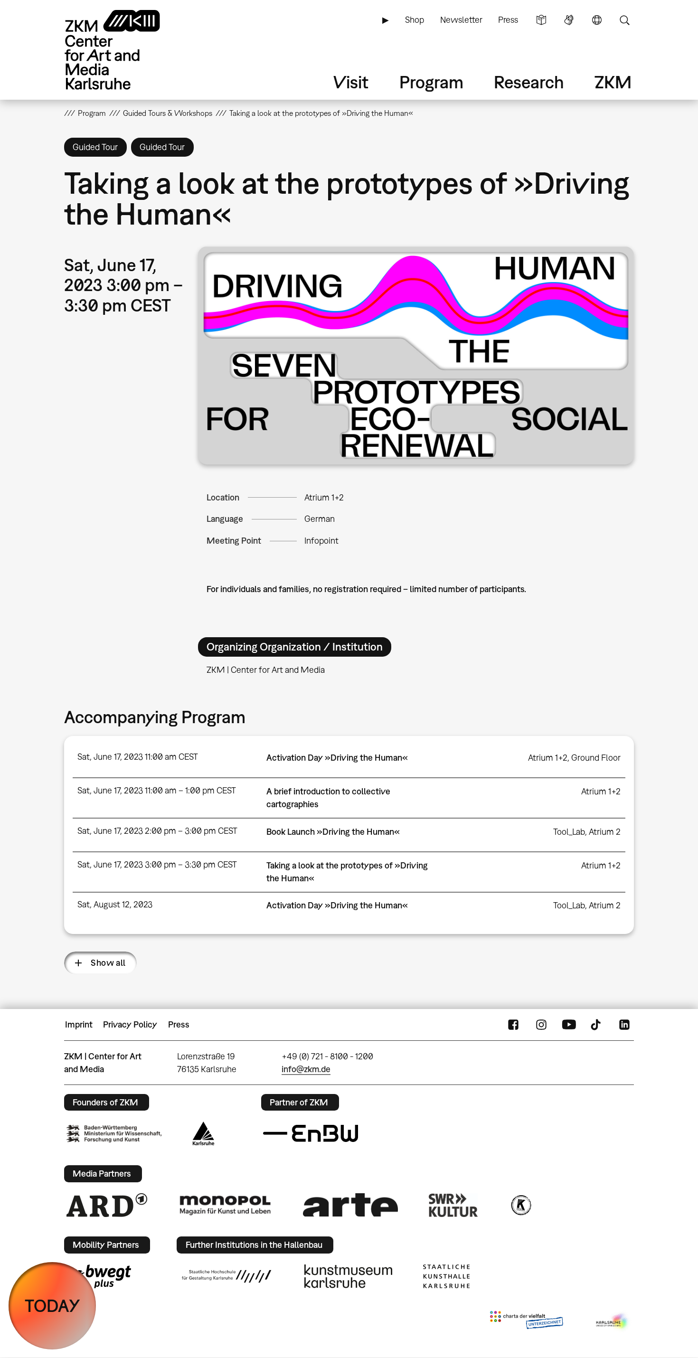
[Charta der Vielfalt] (526, 1322)
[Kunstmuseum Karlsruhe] (348, 1276)
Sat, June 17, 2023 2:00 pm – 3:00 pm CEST (157, 831)
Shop (414, 20)
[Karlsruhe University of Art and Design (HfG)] (226, 1276)
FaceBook (513, 1024)
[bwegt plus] (98, 1276)
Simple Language (541, 20)
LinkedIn (624, 1024)
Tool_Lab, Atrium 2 (587, 832)
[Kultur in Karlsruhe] (520, 1205)
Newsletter (461, 20)
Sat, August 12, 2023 (114, 904)
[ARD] (106, 1205)
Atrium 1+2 (324, 497)
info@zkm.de (306, 1069)
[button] (416, 355)
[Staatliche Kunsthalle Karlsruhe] (446, 1276)
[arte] (350, 1205)
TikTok (596, 1024)
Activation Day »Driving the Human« (337, 758)
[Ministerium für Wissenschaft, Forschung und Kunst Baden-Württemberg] (113, 1133)
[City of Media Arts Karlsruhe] (613, 1322)
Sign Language (568, 20)
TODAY (52, 1305)
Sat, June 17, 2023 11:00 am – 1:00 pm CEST (156, 790)
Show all (108, 963)
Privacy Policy (130, 1024)
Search (624, 20)
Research (529, 82)
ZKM (613, 82)
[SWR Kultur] (453, 1205)
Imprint (79, 1024)
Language (596, 20)
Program (431, 82)
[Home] (126, 50)
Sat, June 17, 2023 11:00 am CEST (137, 757)
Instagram (541, 1024)
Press (508, 20)
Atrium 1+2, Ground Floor (574, 758)
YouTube (568, 1024)
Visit (350, 82)
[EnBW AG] (310, 1133)
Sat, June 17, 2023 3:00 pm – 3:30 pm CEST (157, 864)
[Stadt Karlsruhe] (203, 1133)
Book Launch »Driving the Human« (333, 832)
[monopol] (225, 1205)
